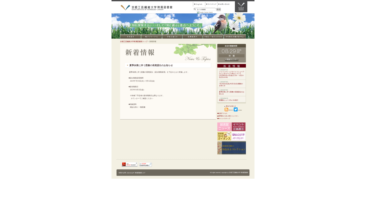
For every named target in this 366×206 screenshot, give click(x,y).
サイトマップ (211, 4)
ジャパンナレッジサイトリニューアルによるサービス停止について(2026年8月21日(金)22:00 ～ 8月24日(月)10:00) (231, 74)
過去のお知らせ (231, 106)
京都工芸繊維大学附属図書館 (146, 7)
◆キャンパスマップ (223, 118)
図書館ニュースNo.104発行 (228, 100)
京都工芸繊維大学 (241, 6)
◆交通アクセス (222, 113)
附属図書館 (138, 173)
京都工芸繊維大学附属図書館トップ (134, 41)
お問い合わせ (223, 4)
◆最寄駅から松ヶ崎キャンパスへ (227, 116)
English (199, 4)
